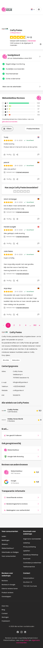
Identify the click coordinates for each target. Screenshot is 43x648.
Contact (5, 613)
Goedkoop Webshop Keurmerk (30, 557)
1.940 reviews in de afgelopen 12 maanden (21, 44)
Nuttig (8, 154)
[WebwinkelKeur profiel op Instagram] (21, 632)
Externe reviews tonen (10, 589)
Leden (4, 536)
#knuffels (6, 360)
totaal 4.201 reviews (18, 41)
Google (13, 481)
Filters (9, 128)
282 (34, 325)
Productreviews (33, 128)
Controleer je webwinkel (32, 563)
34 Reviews (15, 483)
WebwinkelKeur (16, 471)
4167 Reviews (15, 473)
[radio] (11, 37)
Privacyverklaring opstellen (29, 549)
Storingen (5, 617)
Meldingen (5, 540)
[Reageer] (14, 154)
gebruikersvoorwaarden (9, 122)
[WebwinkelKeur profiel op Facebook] (18, 632)
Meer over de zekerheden (12, 87)
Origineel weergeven (22, 172)
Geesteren (23, 378)
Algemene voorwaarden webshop (32, 541)
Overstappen (6, 596)
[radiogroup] (18, 37)
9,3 (29, 37)
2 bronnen (31, 41)
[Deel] (17, 154)
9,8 (37, 482)
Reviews (5, 581)
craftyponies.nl (15, 33)
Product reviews (7, 592)
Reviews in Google (8, 585)
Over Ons (5, 606)
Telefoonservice (29, 567)
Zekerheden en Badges (10, 552)
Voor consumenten (9, 556)
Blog (3, 610)
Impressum (6, 621)
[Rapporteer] (38, 154)
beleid (26, 640)
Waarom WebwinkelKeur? (8, 546)
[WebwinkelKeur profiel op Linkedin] (25, 632)
